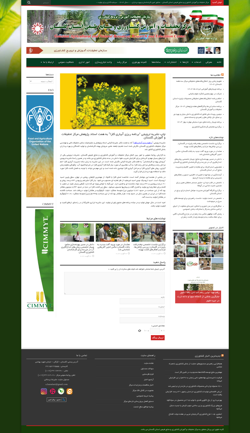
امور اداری (84, 62)
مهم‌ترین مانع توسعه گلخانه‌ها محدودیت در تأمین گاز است (198, 372)
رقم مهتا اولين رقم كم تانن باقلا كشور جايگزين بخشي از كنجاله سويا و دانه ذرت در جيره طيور (198, 296)
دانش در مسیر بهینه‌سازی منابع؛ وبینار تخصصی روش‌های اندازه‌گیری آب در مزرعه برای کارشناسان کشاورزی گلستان (77, 248)
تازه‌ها (185, 62)
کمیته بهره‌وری (139, 62)
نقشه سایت (149, 363)
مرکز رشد (122, 62)
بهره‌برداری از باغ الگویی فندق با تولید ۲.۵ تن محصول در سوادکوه (194, 400)
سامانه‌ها (156, 62)
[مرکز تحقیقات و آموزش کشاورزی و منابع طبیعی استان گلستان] (125, 41)
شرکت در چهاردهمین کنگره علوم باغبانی (205, 94)
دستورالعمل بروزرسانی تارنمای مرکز (139, 401)
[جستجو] (28, 2)
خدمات (197, 62)
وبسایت (161, 316)
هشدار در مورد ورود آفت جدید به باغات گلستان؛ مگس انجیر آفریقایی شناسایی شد (113, 247)
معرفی (209, 62)
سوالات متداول (147, 369)
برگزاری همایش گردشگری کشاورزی (207, 127)
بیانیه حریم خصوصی (145, 396)
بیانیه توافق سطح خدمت (144, 407)
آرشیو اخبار (149, 380)
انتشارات (172, 62)
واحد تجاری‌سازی (103, 62)
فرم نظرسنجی (148, 374)
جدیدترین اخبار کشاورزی (208, 356)
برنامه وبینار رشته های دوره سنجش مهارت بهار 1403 (199, 122)
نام (163, 297)
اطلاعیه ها (216, 75)
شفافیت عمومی (66, 62)
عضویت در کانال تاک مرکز (143, 390)
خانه (219, 62)
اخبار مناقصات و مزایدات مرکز (141, 385)
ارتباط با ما (48, 62)
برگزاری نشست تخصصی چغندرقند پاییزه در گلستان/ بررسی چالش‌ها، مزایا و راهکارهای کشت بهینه (149, 247)
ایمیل (162, 307)
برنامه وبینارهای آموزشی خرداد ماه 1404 (204, 89)
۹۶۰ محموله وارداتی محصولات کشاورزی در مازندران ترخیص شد (195, 386)
